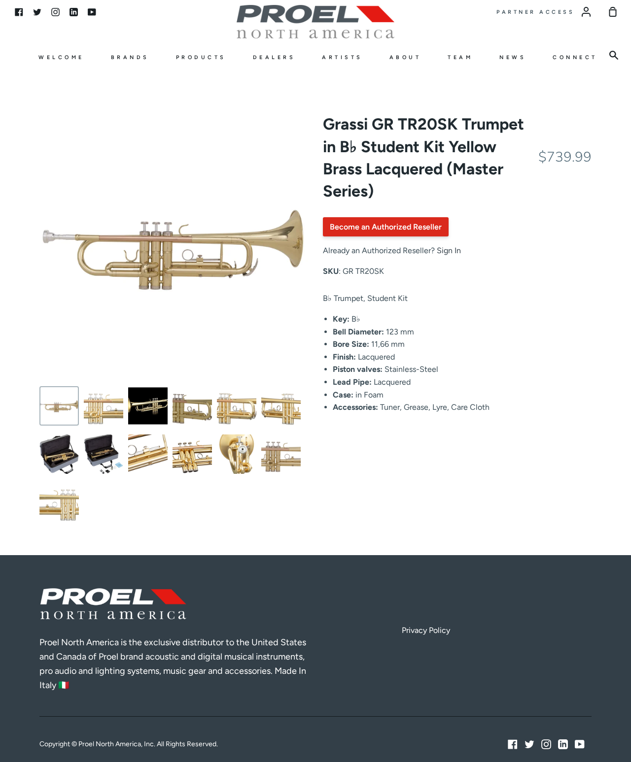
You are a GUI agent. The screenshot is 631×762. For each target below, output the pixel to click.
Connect (575, 57)
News (512, 57)
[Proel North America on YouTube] (580, 744)
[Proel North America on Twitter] (529, 744)
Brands (130, 57)
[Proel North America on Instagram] (546, 744)
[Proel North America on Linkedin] (563, 744)
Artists (342, 57)
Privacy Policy (426, 630)
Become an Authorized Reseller (386, 227)
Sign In (449, 250)
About (405, 57)
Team (460, 57)
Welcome (61, 57)
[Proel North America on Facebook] (513, 744)
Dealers (274, 57)
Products (201, 57)
